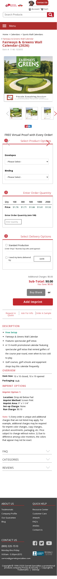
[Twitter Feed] (41, 544)
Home (5, 34)
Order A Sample (43, 313)
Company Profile (9, 514)
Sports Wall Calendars (33, 34)
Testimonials (7, 510)
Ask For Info (27, 313)
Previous (7, 113)
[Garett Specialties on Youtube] (49, 544)
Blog (4, 522)
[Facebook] (35, 544)
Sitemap (35, 569)
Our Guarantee (9, 518)
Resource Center (40, 510)
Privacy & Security (30, 567)
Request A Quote (11, 314)
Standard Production (19, 245)
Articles (36, 526)
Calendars (15, 34)
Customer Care (40, 514)
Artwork (36, 518)
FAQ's (35, 522)
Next (55, 113)
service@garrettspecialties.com (13, 558)
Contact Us (42, 2)
